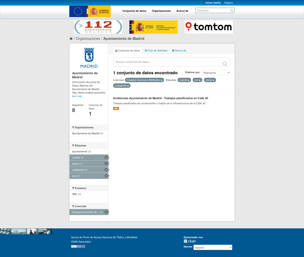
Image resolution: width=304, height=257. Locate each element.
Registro (228, 2)
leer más (77, 96)
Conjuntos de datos (134, 10)
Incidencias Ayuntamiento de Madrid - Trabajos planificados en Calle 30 (160, 98)
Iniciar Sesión (213, 2)
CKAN (190, 241)
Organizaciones (161, 10)
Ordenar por (192, 72)
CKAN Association (81, 241)
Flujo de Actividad (157, 50)
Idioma (188, 246)
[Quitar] (161, 80)
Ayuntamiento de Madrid (123, 38)
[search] (225, 63)
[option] (97, 26)
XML (116, 108)
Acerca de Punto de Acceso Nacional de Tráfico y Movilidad (104, 237)
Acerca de (182, 10)
